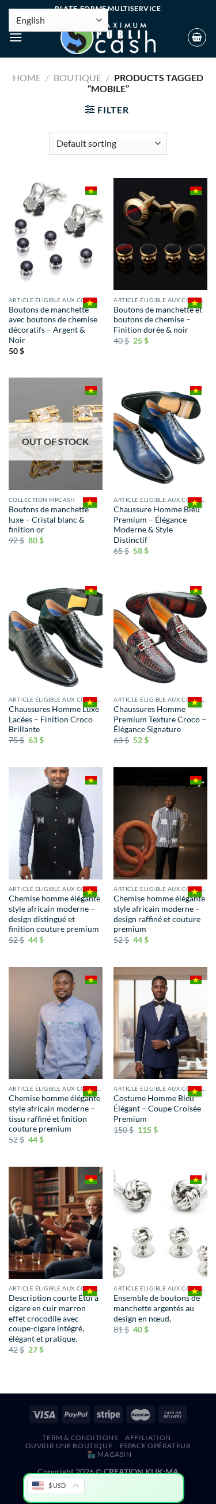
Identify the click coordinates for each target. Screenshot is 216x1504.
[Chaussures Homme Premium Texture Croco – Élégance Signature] (160, 633)
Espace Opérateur (155, 1445)
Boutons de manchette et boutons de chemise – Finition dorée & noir (157, 319)
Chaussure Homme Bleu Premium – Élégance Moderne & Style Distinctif (156, 525)
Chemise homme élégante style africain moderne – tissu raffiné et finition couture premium (54, 1113)
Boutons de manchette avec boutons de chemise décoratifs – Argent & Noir (53, 325)
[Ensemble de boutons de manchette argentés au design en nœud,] (160, 1223)
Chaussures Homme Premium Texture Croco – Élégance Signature (159, 719)
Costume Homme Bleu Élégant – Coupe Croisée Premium (157, 1108)
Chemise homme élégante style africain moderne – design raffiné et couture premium (159, 914)
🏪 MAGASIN (109, 1454)
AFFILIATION (148, 1437)
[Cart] (197, 37)
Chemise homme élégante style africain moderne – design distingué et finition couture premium (54, 914)
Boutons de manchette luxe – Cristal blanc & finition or (49, 519)
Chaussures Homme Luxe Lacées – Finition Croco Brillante (54, 719)
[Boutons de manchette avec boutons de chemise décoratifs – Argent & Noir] (56, 234)
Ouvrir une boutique (69, 1445)
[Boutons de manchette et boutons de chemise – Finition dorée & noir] (160, 234)
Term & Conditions (80, 1437)
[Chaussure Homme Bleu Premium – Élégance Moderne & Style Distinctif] (160, 434)
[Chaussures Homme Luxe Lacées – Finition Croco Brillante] (56, 633)
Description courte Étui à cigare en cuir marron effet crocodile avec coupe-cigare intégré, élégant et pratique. (53, 1318)
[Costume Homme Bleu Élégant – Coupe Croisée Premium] (160, 1023)
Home (27, 77)
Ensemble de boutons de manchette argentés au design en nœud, (156, 1308)
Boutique (77, 77)
